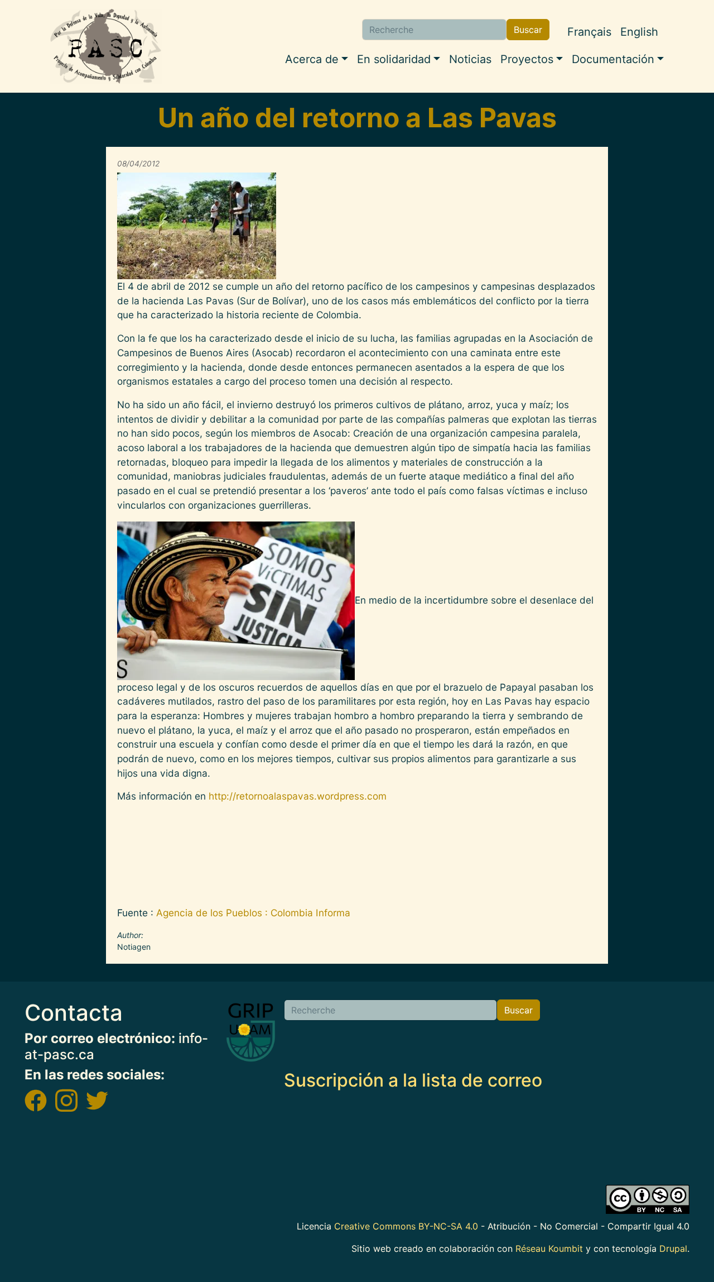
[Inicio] (106, 46)
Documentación (613, 59)
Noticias (470, 59)
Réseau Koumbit (549, 1248)
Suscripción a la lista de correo (413, 1080)
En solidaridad (394, 59)
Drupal (673, 1248)
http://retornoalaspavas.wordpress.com (298, 796)
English (639, 32)
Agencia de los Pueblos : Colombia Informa (253, 913)
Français (589, 32)
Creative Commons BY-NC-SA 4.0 (406, 1226)
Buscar (528, 29)
